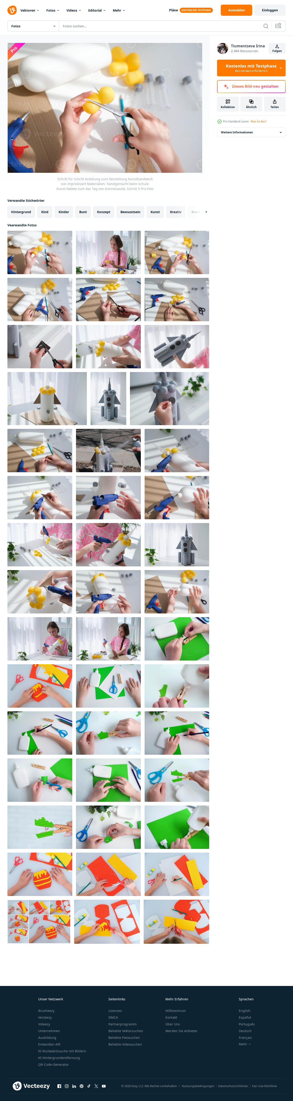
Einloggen (270, 10)
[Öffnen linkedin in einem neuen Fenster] (74, 1086)
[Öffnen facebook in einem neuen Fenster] (59, 1086)
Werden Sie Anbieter (181, 1031)
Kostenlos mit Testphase (251, 68)
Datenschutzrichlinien (233, 1086)
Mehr (117, 10)
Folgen (277, 51)
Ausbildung (47, 1037)
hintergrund (21, 212)
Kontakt (171, 1017)
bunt (83, 212)
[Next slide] (202, 212)
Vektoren (27, 10)
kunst (155, 212)
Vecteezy (45, 1017)
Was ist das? (258, 121)
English (244, 1010)
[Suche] (266, 26)
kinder (64, 212)
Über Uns (172, 1024)
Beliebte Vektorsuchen (125, 1031)
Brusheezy (46, 1010)
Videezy (44, 1024)
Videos (71, 10)
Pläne (173, 10)
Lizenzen (115, 1010)
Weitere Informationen (237, 132)
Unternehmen (49, 1031)
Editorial (95, 10)
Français (245, 1037)
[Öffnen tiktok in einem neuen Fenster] (89, 1086)
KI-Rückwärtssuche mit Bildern (62, 1051)
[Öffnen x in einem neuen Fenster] (96, 1086)
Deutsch (245, 1031)
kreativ (175, 212)
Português (247, 1024)
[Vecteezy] (12, 10)
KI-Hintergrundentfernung (59, 1058)
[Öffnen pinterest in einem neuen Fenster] (81, 1086)
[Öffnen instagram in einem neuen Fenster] (67, 1086)
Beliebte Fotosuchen (124, 1037)
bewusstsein (130, 212)
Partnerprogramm (122, 1024)
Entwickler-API (49, 1044)
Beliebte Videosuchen (125, 1044)
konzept (103, 212)
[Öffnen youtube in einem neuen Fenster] (104, 1086)
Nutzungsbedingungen (198, 1086)
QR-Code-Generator (53, 1064)
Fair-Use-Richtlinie (264, 1086)
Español (245, 1017)
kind (44, 212)
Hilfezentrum (175, 1010)
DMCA (113, 1017)
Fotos (50, 10)
